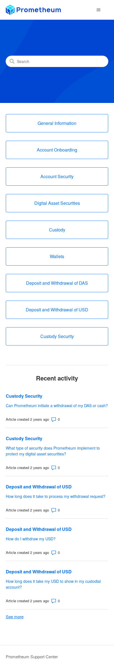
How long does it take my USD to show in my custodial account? (53, 584)
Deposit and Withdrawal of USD (39, 486)
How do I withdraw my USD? (31, 538)
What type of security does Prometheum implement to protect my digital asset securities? (53, 451)
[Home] (33, 10)
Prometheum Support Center (32, 656)
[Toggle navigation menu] (98, 10)
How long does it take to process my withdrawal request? (55, 496)
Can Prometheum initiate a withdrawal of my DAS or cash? (57, 405)
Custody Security (24, 396)
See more (15, 616)
